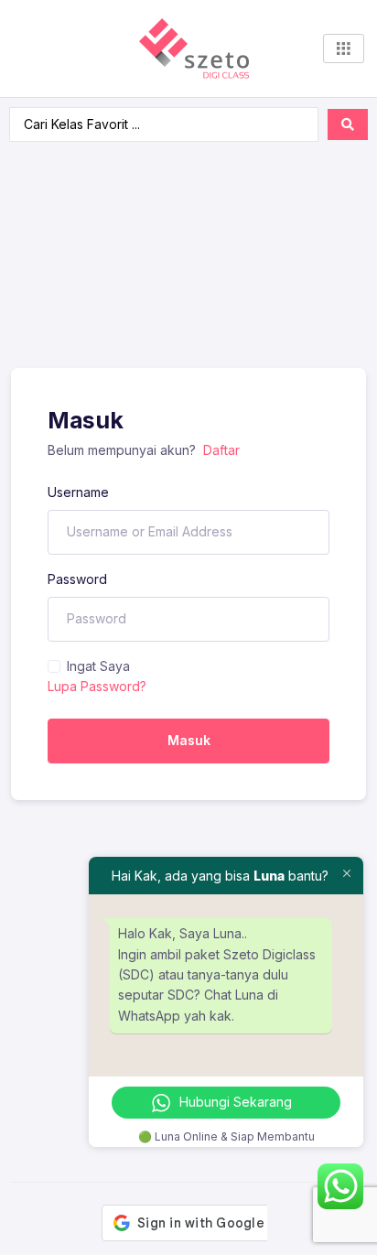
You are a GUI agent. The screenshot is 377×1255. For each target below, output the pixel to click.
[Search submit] (348, 124)
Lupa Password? (97, 686)
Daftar (221, 450)
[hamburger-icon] (343, 48)
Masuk (188, 740)
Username (78, 492)
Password (77, 579)
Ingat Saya (98, 666)
